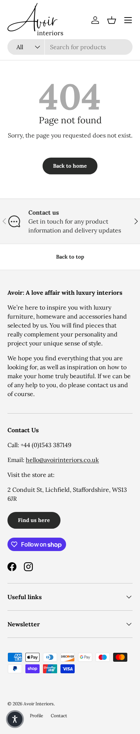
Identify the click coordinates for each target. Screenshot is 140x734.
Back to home (70, 165)
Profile (36, 715)
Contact (59, 715)
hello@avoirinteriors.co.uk (62, 460)
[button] (111, 20)
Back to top (70, 256)
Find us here (34, 520)
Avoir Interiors (39, 703)
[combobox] (70, 47)
